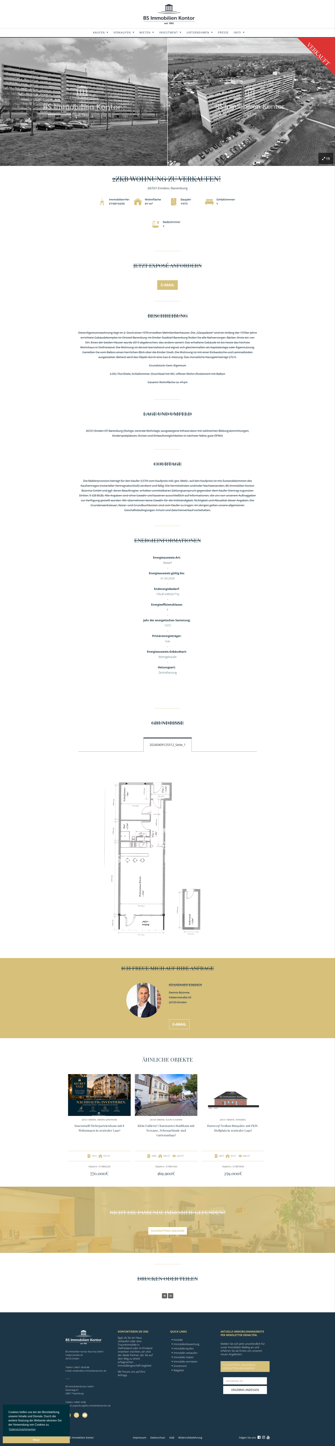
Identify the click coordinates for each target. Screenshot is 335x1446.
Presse (223, 32)
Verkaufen (122, 32)
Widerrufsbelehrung (190, 1437)
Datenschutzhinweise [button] (22, 1429)
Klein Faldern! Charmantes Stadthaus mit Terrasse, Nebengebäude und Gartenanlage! (166, 1130)
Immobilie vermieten (185, 1361)
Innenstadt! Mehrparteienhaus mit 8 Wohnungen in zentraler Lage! (99, 1128)
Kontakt (178, 1339)
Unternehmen (198, 32)
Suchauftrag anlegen (167, 1231)
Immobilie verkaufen (185, 1353)
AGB (171, 1437)
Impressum (139, 1437)
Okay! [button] (36, 1439)
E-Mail (167, 285)
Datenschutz (157, 1437)
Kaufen (99, 32)
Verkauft (318, 54)
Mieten (145, 32)
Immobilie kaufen (184, 1348)
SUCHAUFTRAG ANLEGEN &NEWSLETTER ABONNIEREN (238, 1366)
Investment (168, 32)
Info (237, 32)
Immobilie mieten (184, 1357)
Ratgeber (179, 1370)
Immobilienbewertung (186, 1344)
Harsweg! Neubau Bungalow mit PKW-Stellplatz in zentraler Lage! (233, 1128)
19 (328, 158)
